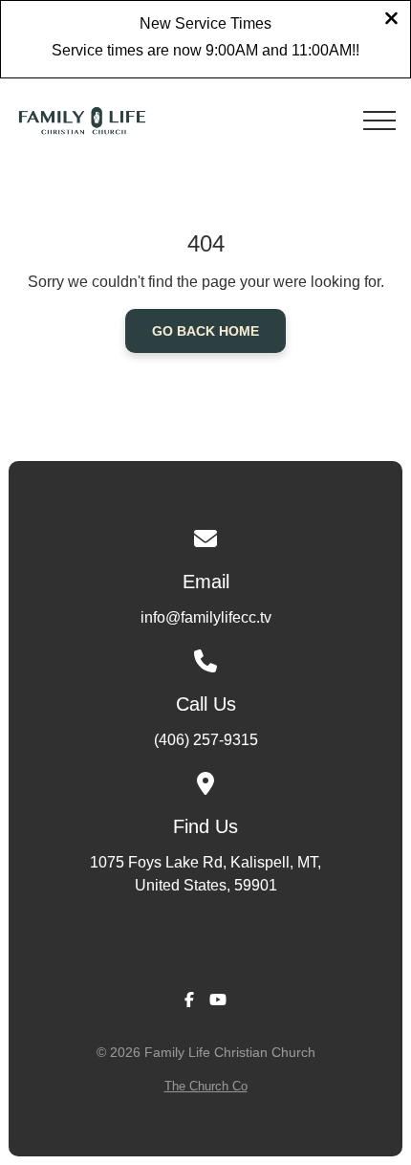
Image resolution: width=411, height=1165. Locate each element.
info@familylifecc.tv (206, 617)
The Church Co (206, 1086)
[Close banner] (391, 20)
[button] (379, 120)
